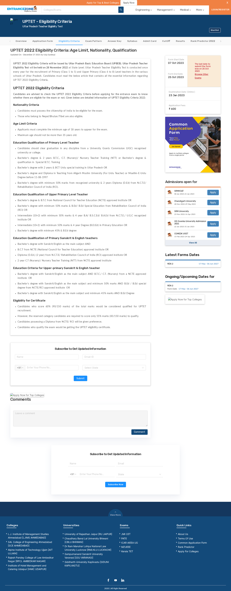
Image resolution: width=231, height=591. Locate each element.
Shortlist (215, 30)
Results (180, 40)
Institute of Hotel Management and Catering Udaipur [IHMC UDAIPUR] (27, 567)
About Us (183, 534)
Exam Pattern (93, 40)
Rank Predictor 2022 (203, 40)
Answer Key (114, 40)
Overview (21, 40)
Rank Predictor (186, 546)
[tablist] (115, 41)
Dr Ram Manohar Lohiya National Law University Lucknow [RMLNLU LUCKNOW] (88, 548)
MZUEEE (126, 546)
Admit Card (149, 40)
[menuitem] (144, 9)
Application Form (42, 40)
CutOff (166, 40)
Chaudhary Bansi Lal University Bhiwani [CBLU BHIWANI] (86, 540)
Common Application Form (192, 542)
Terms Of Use (185, 538)
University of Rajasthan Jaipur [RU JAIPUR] (88, 534)
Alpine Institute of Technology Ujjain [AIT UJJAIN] (30, 551)
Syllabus (132, 40)
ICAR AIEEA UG (129, 542)
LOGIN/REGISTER (220, 9)
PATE (124, 538)
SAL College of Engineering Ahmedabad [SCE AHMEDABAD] (30, 544)
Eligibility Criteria (69, 40)
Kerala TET (127, 551)
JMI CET (126, 534)
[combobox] (80, 10)
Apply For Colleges (188, 551)
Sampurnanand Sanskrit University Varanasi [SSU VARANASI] (84, 556)
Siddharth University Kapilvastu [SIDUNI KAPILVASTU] (87, 564)
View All (193, 243)
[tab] (21, 41)
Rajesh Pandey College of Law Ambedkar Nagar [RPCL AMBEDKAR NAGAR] (31, 559)
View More (115, 515)
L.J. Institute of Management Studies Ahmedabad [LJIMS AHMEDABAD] (28, 536)
